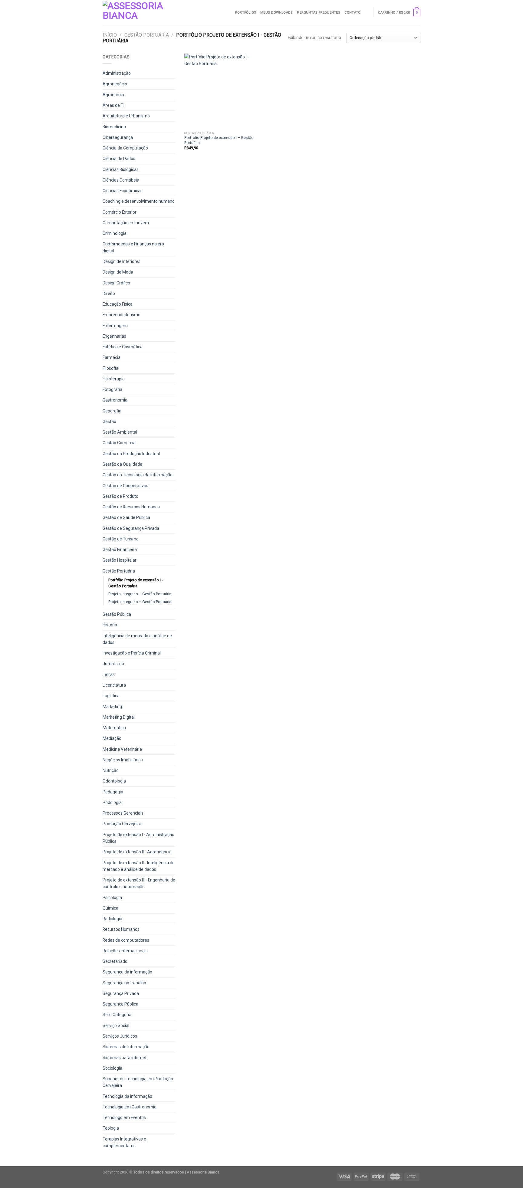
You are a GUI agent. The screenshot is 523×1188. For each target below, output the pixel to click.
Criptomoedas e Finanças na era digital (133, 247)
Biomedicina (114, 126)
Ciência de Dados (119, 158)
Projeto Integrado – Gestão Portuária (139, 594)
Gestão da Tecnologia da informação (138, 474)
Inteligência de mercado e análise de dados (137, 639)
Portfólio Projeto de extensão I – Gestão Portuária (219, 140)
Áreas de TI (113, 105)
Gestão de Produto (120, 496)
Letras (109, 674)
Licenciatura (114, 685)
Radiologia (112, 918)
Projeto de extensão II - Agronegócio (137, 851)
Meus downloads (276, 13)
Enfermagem (115, 325)
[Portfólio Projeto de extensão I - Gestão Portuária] (221, 91)
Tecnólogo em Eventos (124, 1117)
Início (110, 35)
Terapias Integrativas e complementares (124, 1142)
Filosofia (110, 368)
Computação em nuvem (126, 222)
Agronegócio (115, 83)
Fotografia (112, 389)
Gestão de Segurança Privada (131, 528)
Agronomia (113, 94)
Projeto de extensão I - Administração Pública (138, 838)
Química (110, 908)
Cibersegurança (118, 137)
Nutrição (111, 770)
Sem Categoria (117, 1014)
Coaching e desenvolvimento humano (139, 201)
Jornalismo (113, 663)
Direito (109, 293)
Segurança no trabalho (124, 982)
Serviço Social (116, 1025)
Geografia (112, 411)
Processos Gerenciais (123, 813)
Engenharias (114, 336)
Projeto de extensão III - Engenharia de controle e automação (139, 883)
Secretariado (115, 961)
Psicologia (112, 897)
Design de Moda (118, 272)
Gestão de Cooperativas (125, 485)
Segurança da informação (127, 972)
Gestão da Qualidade (122, 464)
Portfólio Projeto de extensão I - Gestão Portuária (135, 583)
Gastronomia (115, 400)
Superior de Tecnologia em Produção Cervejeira (138, 1082)
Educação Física (118, 304)
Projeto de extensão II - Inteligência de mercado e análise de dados (139, 866)
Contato (352, 13)
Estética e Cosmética (123, 346)
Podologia (112, 802)
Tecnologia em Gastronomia (129, 1106)
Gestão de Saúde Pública (126, 517)
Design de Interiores (121, 261)
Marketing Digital (119, 717)
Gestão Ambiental (120, 432)
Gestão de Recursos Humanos (131, 506)
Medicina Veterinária (122, 749)
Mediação (112, 738)
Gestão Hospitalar (120, 560)
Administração (117, 73)
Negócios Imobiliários (123, 759)
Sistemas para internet (124, 1057)
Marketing (112, 706)
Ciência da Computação (125, 148)
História (110, 624)
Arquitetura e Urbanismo (126, 115)
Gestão (109, 421)
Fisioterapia (114, 378)
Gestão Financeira (120, 549)
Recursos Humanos (121, 929)
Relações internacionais (125, 950)
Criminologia (115, 233)
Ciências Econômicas (123, 190)
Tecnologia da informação (127, 1096)
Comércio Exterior (120, 212)
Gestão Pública (117, 614)
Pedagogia (113, 791)
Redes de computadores (126, 940)
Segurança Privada (121, 993)
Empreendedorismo (121, 314)
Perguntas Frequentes (318, 13)
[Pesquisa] (367, 12)
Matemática (114, 727)
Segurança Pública (120, 1004)
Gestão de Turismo (121, 539)
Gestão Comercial (120, 442)
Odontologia (114, 781)
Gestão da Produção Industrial (131, 453)
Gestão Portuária (146, 35)
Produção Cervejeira (122, 823)
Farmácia (111, 357)
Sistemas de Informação (126, 1046)
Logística (111, 695)
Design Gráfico (116, 283)
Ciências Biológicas (121, 169)
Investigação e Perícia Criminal (132, 653)
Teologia (111, 1128)
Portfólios (245, 13)
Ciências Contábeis (121, 180)
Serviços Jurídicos (120, 1036)
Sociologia (112, 1068)
